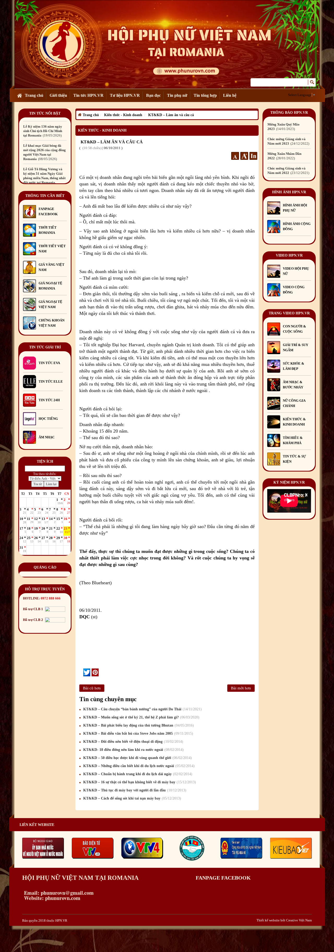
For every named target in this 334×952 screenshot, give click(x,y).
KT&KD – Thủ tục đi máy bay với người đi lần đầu (134, 790)
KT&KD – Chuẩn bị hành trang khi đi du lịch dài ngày (137, 774)
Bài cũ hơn (92, 688)
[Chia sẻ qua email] (81, 672)
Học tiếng (49, 419)
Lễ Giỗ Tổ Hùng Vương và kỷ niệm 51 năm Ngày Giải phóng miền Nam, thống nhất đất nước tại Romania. (44, 178)
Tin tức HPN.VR (88, 95)
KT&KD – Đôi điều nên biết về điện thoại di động (132, 742)
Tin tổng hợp (205, 95)
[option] (45, 130)
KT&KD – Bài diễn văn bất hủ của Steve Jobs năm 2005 (137, 733)
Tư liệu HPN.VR (125, 95)
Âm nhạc (47, 437)
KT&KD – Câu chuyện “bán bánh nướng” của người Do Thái (141, 709)
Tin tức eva (49, 363)
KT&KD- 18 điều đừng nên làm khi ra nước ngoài (132, 750)
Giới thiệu (58, 95)
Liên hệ (229, 95)
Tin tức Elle (51, 381)
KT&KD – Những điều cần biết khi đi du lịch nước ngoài (138, 766)
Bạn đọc (153, 95)
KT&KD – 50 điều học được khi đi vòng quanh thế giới (136, 758)
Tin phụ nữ (177, 95)
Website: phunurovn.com (51, 898)
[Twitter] (86, 672)
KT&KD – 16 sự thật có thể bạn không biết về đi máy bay (139, 782)
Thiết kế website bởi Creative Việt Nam (284, 920)
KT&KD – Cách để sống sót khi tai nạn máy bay (131, 798)
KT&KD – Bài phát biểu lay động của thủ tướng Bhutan (138, 725)
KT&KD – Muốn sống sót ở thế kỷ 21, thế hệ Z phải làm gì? (140, 717)
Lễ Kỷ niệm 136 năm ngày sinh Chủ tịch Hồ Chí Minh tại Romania (42, 130)
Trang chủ (34, 95)
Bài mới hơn (241, 688)
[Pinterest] (95, 672)
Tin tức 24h (49, 400)
